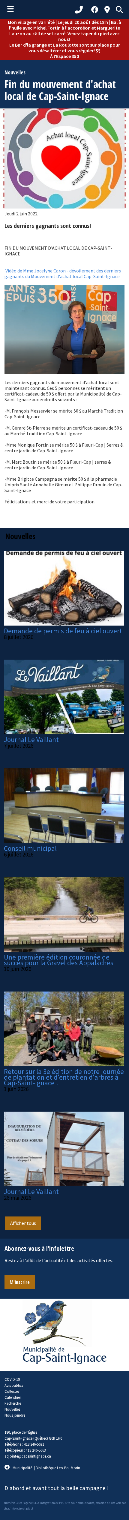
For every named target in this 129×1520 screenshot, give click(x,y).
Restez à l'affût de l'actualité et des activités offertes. (58, 1260)
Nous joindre (14, 1415)
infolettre (16, 1508)
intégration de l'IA (52, 1503)
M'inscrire (20, 1282)
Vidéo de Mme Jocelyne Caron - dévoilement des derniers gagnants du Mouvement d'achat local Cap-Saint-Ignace (62, 273)
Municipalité (22, 1467)
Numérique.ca (13, 1503)
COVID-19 (12, 1379)
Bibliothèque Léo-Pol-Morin (58, 1467)
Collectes (11, 1391)
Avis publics (13, 1385)
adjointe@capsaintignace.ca (27, 1456)
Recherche (12, 1403)
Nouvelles (12, 1409)
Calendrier (12, 1397)
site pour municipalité (79, 1503)
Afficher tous (23, 1223)
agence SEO (31, 1503)
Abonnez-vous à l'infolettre (39, 1248)
